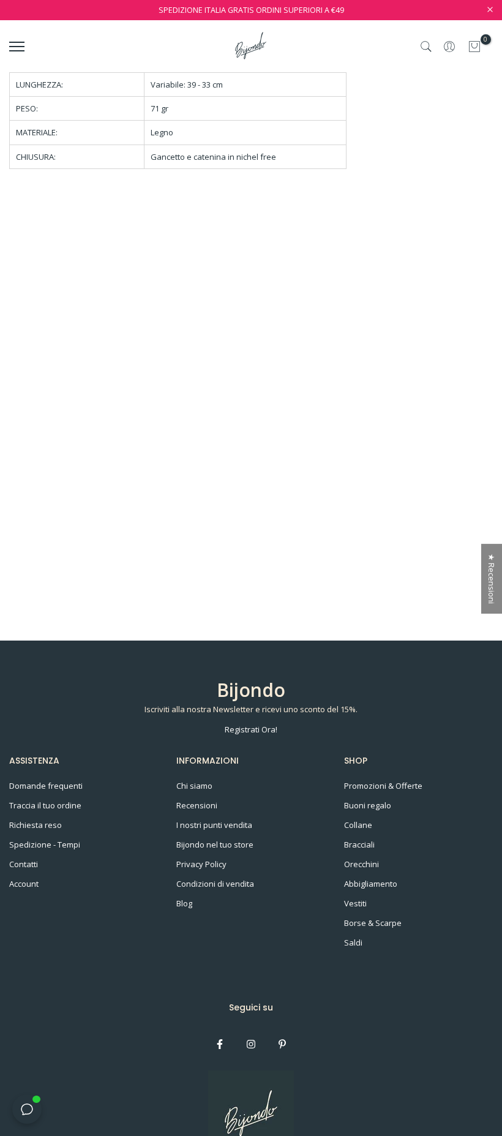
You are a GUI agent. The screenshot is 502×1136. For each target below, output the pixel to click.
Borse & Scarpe (373, 922)
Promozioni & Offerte (383, 785)
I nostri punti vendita (214, 824)
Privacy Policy (201, 864)
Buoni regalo (367, 805)
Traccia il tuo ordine (45, 805)
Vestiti (355, 903)
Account (24, 883)
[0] (474, 46)
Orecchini (361, 864)
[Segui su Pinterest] (282, 1044)
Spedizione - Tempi (44, 844)
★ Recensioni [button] (491, 579)
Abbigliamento (370, 883)
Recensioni (196, 805)
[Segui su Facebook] (220, 1044)
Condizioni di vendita (215, 883)
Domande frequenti (46, 785)
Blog (184, 903)
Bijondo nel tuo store (214, 844)
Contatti (23, 864)
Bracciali (359, 844)
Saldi (353, 942)
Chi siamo (194, 785)
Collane (358, 824)
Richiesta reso (35, 824)
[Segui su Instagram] (251, 1044)
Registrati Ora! (251, 729)
